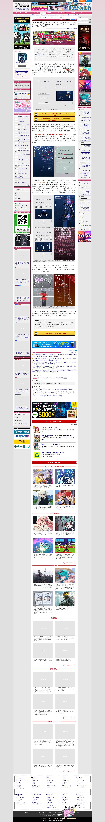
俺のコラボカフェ (22, 156)
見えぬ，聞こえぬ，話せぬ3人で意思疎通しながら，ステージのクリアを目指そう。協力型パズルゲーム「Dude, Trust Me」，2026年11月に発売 (86, 159)
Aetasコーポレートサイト (22, 423)
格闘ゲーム (80, 799)
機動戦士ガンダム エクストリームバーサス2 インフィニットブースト (85, 208)
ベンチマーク (65, 804)
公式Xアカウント (21, 0)
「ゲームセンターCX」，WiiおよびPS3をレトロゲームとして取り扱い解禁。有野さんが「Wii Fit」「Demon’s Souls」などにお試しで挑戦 (86, 112)
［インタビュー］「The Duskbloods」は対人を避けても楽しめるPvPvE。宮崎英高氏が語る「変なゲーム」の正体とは (65, 766)
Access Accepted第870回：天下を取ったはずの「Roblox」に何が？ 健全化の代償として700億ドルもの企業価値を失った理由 (86, 132)
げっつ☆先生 (40, 395)
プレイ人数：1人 (52, 392)
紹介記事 (72, 392)
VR (55, 12)
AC (67, 12)
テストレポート (66, 797)
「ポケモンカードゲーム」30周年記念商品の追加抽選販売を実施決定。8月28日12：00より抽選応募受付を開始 (86, 126)
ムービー (59, 14)
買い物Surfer (20, 171)
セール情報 (38, 14)
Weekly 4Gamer (21, 119)
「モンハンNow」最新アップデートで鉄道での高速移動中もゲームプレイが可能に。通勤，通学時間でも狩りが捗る (86, 139)
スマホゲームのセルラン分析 (23, 136)
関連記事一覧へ (74, 352)
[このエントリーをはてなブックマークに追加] (75, 20)
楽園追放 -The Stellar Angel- (86, 202)
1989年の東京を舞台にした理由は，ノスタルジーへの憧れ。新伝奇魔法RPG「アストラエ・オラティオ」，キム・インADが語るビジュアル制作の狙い (22, 373)
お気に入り (75, 0)
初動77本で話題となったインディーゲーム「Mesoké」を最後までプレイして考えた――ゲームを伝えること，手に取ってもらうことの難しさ (22, 354)
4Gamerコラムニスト (22, 163)
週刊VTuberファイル (22, 129)
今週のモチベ (21, 121)
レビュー (19, 76)
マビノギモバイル (84, 221)
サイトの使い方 (30, 0)
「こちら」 (60, 814)
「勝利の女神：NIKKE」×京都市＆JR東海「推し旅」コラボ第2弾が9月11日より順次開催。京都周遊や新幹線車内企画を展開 (43, 486)
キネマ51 (20, 179)
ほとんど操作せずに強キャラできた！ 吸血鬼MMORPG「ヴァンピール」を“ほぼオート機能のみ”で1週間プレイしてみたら (22, 319)
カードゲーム (80, 800)
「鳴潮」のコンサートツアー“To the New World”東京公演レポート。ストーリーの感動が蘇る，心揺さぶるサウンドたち (43, 533)
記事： (26, 94)
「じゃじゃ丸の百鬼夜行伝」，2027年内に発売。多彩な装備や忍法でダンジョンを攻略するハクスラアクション (43, 556)
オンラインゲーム (20, 779)
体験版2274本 (26, 9)
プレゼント (19, 192)
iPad (71, 389)
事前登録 (32, 14)
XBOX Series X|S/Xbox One (22, 205)
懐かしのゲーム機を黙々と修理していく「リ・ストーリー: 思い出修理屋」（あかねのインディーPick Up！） (43, 660)
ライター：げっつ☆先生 (71, 28)
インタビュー (53, 14)
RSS (15, 0)
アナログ (73, 12)
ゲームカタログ (81, 807)
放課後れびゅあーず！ (22, 182)
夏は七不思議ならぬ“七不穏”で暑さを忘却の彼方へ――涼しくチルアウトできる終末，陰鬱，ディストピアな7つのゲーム (22, 299)
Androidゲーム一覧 (75, 14)
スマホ (43, 12)
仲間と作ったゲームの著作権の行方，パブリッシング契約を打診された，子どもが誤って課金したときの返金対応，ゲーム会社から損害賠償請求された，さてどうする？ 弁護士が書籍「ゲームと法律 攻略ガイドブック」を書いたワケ (43, 610)
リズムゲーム (80, 804)
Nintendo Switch (20, 210)
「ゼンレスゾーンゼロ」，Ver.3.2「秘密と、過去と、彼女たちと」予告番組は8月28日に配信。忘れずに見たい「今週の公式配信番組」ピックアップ (65, 534)
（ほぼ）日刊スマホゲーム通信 (55, 395)
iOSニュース (16, 14)
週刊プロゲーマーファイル (23, 124)
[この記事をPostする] (67, 19)
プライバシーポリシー (21, 414)
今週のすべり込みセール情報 (23, 140)
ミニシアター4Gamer (22, 168)
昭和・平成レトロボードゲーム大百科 (23, 160)
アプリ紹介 (49, 802)
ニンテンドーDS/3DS (36, 794)
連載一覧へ (27, 185)
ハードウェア (61, 12)
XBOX (25, 12)
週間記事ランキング (21, 189)
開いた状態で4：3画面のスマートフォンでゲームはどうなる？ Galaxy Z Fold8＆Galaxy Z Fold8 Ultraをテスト (65, 711)
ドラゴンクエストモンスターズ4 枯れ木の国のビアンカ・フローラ (86, 193)
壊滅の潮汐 (83, 213)
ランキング (88, 0)
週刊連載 (18, 785)
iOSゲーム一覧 (66, 14)
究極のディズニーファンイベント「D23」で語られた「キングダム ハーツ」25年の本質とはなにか (22, 408)
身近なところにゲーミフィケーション (23, 177)
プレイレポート (50, 780)
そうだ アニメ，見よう (23, 148)
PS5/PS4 (31, 12)
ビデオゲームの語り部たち (23, 165)
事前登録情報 (50, 799)
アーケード (78, 794)
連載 (66, 392)
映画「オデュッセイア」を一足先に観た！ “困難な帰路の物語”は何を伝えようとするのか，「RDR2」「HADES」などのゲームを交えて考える (22, 264)
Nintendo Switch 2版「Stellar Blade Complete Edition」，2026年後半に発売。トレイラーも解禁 (86, 119)
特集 (18, 74)
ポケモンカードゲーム (85, 183)
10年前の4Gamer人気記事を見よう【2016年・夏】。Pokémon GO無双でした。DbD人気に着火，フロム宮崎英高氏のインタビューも (22, 281)
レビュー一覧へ (69, 717)
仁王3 (82, 217)
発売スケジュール (36, 785)
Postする (69, 19)
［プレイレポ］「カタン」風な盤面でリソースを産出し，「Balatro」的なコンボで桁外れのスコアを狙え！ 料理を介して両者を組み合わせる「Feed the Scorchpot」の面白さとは (43, 689)
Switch (37, 12)
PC (20, 12)
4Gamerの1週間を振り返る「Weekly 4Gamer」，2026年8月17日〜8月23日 (63, 660)
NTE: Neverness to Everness (86, 226)
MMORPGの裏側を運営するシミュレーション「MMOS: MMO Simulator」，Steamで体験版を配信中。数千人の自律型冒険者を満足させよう (86, 152)
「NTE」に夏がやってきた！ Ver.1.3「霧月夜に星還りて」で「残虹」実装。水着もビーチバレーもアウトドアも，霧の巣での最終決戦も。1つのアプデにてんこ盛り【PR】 (65, 586)
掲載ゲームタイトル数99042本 (22, 8)
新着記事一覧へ (69, 562)
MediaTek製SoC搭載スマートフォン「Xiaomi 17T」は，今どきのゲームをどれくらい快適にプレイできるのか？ (65, 689)
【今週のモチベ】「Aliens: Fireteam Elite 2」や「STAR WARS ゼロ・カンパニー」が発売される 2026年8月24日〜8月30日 (65, 638)
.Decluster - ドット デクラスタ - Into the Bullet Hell (22, 63)
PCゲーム (19, 203)
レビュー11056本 (18, 9)
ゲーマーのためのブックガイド (23, 151)
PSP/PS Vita (79, 777)
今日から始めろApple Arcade (24, 154)
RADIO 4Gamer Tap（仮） (23, 145)
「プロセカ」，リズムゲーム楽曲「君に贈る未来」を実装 (65, 486)
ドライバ (19, 198)
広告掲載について (20, 420)
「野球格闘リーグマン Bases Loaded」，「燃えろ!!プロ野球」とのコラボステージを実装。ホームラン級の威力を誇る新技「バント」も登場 (65, 556)
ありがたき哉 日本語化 (23, 173)
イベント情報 (80, 797)
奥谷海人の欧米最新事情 (23, 116)
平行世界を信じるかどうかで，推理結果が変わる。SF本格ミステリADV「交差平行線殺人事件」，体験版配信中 (86, 165)
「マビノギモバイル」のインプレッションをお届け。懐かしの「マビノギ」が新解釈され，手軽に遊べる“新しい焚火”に (43, 507)
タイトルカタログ (36, 787)
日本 (60, 392)
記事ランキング (20, 788)
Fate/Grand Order (84, 187)
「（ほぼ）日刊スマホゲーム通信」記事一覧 (55, 333)
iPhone (36, 389)
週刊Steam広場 (21, 142)
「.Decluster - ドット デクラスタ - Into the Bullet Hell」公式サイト (55, 114)
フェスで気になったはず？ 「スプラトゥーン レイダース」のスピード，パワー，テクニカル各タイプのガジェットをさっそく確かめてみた (22, 336)
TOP (16, 12)
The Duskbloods (84, 198)
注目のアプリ (45, 14)
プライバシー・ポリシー (53, 818)
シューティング (38, 392)
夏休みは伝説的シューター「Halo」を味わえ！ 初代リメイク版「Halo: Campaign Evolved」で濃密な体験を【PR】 (64, 608)
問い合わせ (37, 0)
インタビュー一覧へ (69, 771)
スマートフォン (49, 794)
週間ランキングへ (87, 175)
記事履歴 (82, 0)
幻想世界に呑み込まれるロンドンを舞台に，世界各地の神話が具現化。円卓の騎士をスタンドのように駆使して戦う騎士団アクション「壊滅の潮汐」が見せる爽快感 (43, 712)
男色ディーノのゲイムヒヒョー (23, 133)
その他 (78, 805)
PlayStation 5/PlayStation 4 (22, 207)
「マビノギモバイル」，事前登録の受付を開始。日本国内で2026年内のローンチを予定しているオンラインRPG (65, 507)
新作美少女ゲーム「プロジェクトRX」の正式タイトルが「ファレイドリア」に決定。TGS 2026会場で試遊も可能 (86, 145)
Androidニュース (24, 14)
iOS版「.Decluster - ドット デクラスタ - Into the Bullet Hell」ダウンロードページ (55, 119)
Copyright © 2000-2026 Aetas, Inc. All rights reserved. (52, 820)
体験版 (18, 782)
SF (45, 392)
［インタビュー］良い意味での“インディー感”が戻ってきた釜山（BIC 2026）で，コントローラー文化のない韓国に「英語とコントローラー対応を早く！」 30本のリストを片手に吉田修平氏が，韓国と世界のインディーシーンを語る (22, 391)
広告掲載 (61, 818)
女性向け (49, 12)
